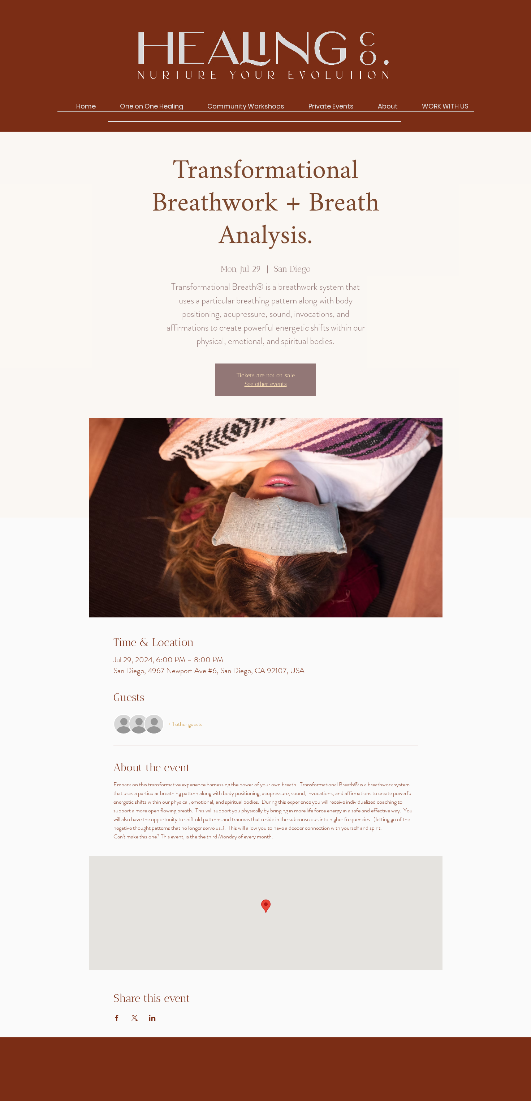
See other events (266, 384)
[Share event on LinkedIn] (152, 1018)
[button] (381, 106)
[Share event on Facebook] (116, 1018)
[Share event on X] (134, 1018)
